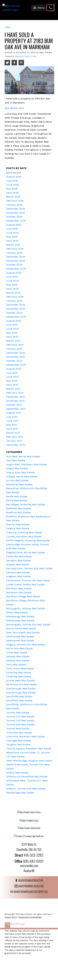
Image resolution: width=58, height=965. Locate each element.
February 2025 (15, 248)
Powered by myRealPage (30, 917)
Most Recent (13, 172)
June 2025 (12, 232)
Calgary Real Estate (17, 528)
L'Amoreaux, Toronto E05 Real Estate (28, 580)
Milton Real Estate (17, 612)
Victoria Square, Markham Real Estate (28, 748)
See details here (14, 108)
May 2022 (11, 380)
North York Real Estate (19, 648)
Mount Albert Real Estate (21, 628)
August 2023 (13, 320)
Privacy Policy (11, 917)
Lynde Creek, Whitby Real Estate (25, 584)
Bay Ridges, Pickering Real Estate (25, 504)
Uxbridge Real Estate (18, 740)
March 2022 (13, 388)
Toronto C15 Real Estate (20, 720)
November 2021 (15, 400)
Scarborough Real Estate (21, 688)
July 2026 (12, 180)
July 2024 (12, 276)
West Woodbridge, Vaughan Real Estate (29, 760)
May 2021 (11, 424)
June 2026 (12, 184)
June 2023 (12, 328)
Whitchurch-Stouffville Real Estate (26, 776)
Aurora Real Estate (17, 480)
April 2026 (12, 192)
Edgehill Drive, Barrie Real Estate (25, 552)
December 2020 (15, 444)
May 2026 (11, 188)
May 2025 (11, 236)
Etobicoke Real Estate (19, 556)
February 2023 (15, 344)
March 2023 (13, 340)
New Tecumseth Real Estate (23, 632)
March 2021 (13, 432)
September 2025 (16, 220)
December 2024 (15, 256)
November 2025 (15, 212)
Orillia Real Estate (16, 652)
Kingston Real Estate (18, 576)
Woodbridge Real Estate (20, 792)
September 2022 (16, 364)
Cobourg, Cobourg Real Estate (24, 532)
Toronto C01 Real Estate (20, 716)
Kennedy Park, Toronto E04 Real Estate (29, 568)
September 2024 (16, 268)
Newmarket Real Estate (20, 636)
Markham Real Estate (26, 56)
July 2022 (12, 372)
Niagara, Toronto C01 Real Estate (25, 644)
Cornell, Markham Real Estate (24, 536)
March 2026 (13, 196)
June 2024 (12, 280)
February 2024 (15, 296)
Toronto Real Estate (17, 712)
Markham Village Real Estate (23, 596)
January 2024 (14, 300)
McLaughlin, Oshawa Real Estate (25, 608)
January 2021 (14, 440)
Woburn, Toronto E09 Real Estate (25, 788)
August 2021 (13, 412)
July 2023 (12, 324)
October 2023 (14, 312)
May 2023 (11, 332)
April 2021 (12, 428)
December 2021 (15, 396)
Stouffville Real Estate (19, 696)
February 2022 (15, 392)
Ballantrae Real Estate (19, 484)
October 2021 (14, 404)
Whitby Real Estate (17, 772)
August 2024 (13, 272)
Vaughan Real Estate (18, 744)
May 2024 (12, 284)
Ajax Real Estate (15, 460)
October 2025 (14, 216)
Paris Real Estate (16, 664)
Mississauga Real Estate (20, 616)
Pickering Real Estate (18, 672)
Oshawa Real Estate (17, 656)
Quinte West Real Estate (20, 680)
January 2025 (14, 252)
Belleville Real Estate (18, 508)
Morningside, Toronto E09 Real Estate (28, 624)
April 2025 (12, 240)
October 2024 (14, 264)
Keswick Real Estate (18, 572)
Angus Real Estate (17, 468)
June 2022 (12, 376)
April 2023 (12, 336)
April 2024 (12, 288)
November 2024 (15, 260)
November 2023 (15, 308)
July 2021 (11, 416)
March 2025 (13, 244)
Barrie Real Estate (16, 496)
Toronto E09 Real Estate (20, 724)
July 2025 (12, 228)
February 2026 (15, 200)
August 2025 (13, 224)
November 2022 (15, 356)
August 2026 (13, 176)
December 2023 (15, 304)
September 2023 (16, 316)
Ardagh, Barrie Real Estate (21, 476)
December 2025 (15, 208)
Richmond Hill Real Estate (21, 684)
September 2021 (16, 408)
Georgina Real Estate (18, 560)
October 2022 (14, 360)
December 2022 (15, 352)
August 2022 (13, 368)
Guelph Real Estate (17, 564)
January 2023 (14, 348)
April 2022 (12, 384)
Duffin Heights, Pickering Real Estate (28, 540)
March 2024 (13, 292)
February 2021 (14, 436)
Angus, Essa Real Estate (20, 472)
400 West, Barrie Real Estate (23, 456)
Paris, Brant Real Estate (20, 668)
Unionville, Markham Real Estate (25, 736)
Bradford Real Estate (18, 512)
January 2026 (14, 204)
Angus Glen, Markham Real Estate (26, 464)
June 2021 (12, 420)
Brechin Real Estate (17, 524)
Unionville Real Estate (19, 732)
